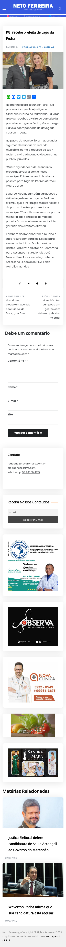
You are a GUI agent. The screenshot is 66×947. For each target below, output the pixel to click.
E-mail (13, 401)
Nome (13, 387)
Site (10, 414)
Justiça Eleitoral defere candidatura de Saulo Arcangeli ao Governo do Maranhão (32, 844)
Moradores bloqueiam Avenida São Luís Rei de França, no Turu (18, 306)
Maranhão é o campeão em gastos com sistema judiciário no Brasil (49, 308)
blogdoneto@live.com (22, 468)
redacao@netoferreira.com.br (27, 463)
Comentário (17, 360)
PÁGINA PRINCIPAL (32, 47)
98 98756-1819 (31, 472)
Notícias (48, 47)
